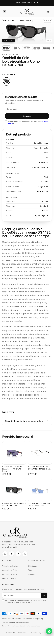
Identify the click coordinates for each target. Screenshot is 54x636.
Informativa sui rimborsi (11, 618)
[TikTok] (18, 553)
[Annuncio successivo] (51, 3)
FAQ (30, 570)
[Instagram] (5, 553)
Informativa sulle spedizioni (13, 626)
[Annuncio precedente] (3, 3)
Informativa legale (34, 626)
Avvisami (27, 116)
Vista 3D (9, 40)
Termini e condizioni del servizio (15, 622)
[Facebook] (11, 553)
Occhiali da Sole (9, 570)
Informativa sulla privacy (33, 618)
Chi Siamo (32, 566)
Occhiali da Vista (9, 574)
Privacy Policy (27, 602)
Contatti (31, 574)
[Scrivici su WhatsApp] (49, 631)
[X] (25, 553)
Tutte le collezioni (10, 566)
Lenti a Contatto (9, 578)
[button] (7, 11)
